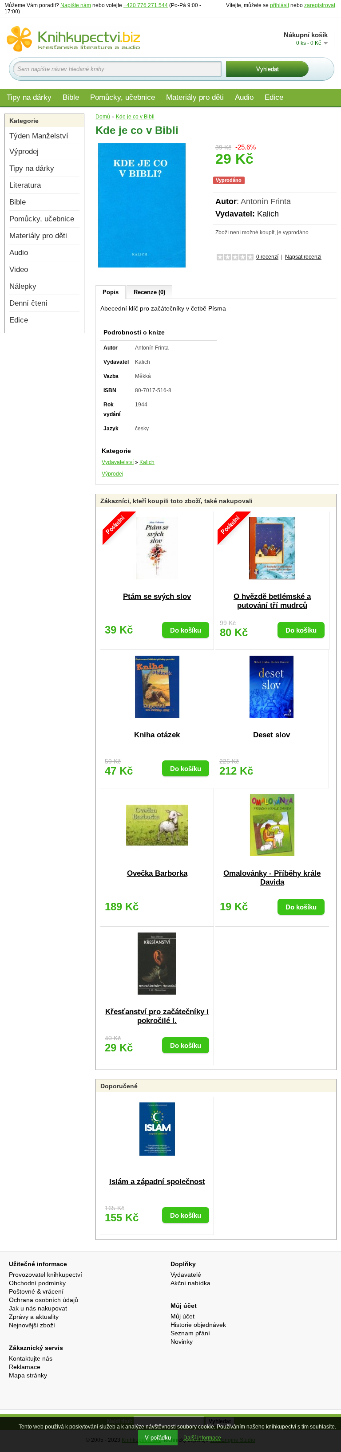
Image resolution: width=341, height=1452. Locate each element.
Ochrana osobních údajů (43, 1299)
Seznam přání (190, 1333)
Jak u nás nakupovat (38, 1308)
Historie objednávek (198, 1324)
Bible (71, 97)
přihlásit (279, 5)
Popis (111, 292)
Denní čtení (28, 303)
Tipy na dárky (29, 97)
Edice (274, 97)
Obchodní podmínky (37, 1283)
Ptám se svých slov (157, 596)
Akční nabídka (190, 1283)
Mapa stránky (28, 1375)
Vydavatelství (118, 462)
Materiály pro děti (195, 97)
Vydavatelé (185, 1274)
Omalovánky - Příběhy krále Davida (272, 877)
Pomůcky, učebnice (122, 97)
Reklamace (24, 1366)
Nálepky (22, 286)
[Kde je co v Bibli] (142, 205)
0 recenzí (267, 257)
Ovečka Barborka (157, 873)
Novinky (181, 1341)
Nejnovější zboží (32, 1325)
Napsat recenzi (303, 257)
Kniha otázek (157, 735)
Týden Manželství (38, 136)
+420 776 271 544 (145, 5)
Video (18, 269)
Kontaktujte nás (30, 1358)
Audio (244, 97)
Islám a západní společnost (157, 1181)
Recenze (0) (149, 292)
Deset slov (271, 735)
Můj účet (182, 1316)
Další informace (202, 1438)
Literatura (25, 185)
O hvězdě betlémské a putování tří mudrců (272, 601)
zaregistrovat (319, 5)
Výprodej (24, 151)
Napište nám (75, 5)
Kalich (268, 213)
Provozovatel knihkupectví (45, 1274)
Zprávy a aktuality (34, 1316)
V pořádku (158, 1437)
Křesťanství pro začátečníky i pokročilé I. (157, 1016)
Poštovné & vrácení (36, 1291)
